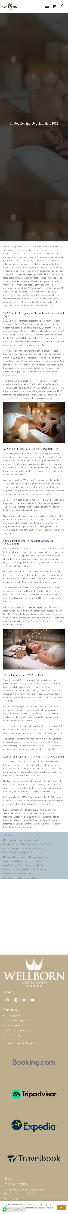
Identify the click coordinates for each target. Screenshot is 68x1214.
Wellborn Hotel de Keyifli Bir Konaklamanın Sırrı (25, 869)
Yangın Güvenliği (11, 1034)
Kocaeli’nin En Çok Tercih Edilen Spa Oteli (22, 877)
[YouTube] (32, 1000)
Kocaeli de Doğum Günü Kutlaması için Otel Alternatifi (28, 844)
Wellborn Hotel (37, 384)
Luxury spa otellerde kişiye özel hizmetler (22, 861)
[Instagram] (16, 1000)
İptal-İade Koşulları (13, 1025)
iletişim (18, 295)
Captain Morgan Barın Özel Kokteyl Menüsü (23, 865)
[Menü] (46, 6)
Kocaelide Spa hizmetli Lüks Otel (18, 873)
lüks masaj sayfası (24, 820)
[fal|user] (63, 6)
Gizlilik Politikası (11, 1015)
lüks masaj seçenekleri (47, 522)
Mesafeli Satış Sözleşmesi (17, 1029)
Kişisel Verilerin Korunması (17, 1020)
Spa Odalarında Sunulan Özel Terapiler (21, 840)
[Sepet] (53, 6)
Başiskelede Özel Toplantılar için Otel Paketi (23, 848)
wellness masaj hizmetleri (22, 391)
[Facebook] (7, 1000)
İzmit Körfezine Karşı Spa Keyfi (17, 852)
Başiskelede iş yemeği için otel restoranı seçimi (25, 856)
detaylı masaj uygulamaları (16, 749)
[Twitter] (24, 1000)
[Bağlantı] (9, 6)
